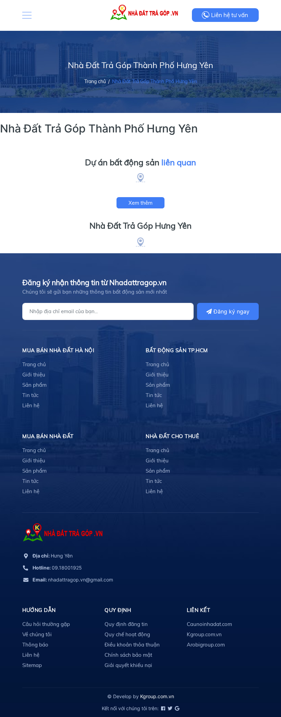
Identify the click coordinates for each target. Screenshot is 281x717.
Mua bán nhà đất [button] (48, 436)
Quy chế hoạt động (127, 634)
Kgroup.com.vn (204, 634)
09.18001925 (57, 568)
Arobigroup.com (206, 644)
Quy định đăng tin (126, 624)
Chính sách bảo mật (128, 655)
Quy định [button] (118, 610)
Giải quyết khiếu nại (128, 665)
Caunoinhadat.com (209, 624)
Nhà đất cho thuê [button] (172, 436)
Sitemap (32, 665)
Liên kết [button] (198, 610)
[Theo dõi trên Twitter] (169, 708)
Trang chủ (34, 364)
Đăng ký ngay (230, 311)
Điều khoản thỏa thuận (132, 644)
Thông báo (35, 644)
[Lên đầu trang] (258, 681)
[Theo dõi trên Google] (176, 708)
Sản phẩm (34, 385)
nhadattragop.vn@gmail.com (73, 579)
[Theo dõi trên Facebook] (162, 708)
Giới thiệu (33, 374)
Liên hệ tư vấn (229, 14)
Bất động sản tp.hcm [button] (177, 350)
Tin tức (30, 395)
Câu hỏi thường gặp (46, 624)
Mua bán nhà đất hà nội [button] (58, 350)
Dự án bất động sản (140, 162)
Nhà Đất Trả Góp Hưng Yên (140, 225)
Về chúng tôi (37, 634)
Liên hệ (30, 405)
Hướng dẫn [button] (39, 610)
